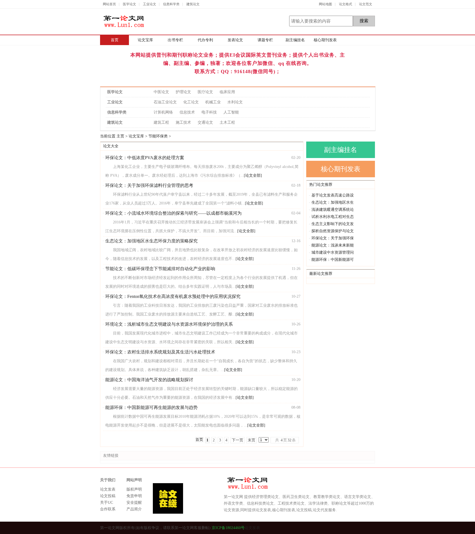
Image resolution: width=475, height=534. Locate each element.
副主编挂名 (295, 40)
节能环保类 (158, 136)
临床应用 (227, 92)
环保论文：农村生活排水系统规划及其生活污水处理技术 (160, 352)
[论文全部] (253, 175)
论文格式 (345, 4)
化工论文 (191, 102)
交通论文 (205, 122)
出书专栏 (175, 40)
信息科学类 (171, 4)
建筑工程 (161, 122)
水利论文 (235, 102)
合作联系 (107, 509)
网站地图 (325, 4)
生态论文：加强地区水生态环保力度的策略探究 (151, 241)
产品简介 (134, 509)
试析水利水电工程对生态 (332, 217)
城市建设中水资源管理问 (332, 252)
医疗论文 (205, 92)
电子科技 (209, 112)
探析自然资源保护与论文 (332, 231)
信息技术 (187, 112)
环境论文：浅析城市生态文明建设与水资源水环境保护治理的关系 (169, 324)
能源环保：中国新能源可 (332, 260)
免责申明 (134, 496)
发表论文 (235, 40)
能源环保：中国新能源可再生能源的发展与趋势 (151, 407)
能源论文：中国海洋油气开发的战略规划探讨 (149, 379)
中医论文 (161, 92)
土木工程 (227, 122)
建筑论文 (193, 4)
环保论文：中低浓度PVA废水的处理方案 (144, 157)
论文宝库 (145, 40)
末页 (251, 440)
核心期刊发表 (325, 40)
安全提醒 (134, 502)
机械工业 (213, 102)
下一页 (237, 440)
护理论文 (183, 92)
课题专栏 (265, 40)
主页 (120, 136)
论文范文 (365, 4)
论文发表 (107, 489)
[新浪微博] (371, 527)
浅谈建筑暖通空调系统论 (332, 209)
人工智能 (231, 112)
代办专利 (205, 40)
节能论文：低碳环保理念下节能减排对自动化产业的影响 (160, 268)
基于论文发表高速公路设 (332, 195)
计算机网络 (163, 112)
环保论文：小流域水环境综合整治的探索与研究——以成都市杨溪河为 (173, 213)
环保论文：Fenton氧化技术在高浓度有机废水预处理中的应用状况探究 (173, 296)
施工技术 (183, 122)
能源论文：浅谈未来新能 (332, 245)
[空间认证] (352, 527)
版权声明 (134, 489)
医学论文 (129, 4)
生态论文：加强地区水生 (332, 202)
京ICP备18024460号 (228, 528)
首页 (114, 40)
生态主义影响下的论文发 (332, 224)
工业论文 (149, 4)
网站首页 (109, 4)
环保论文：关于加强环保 (332, 238)
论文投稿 (107, 496)
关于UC (106, 502)
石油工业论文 (165, 102)
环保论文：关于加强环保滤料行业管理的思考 (149, 185)
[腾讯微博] (361, 527)
